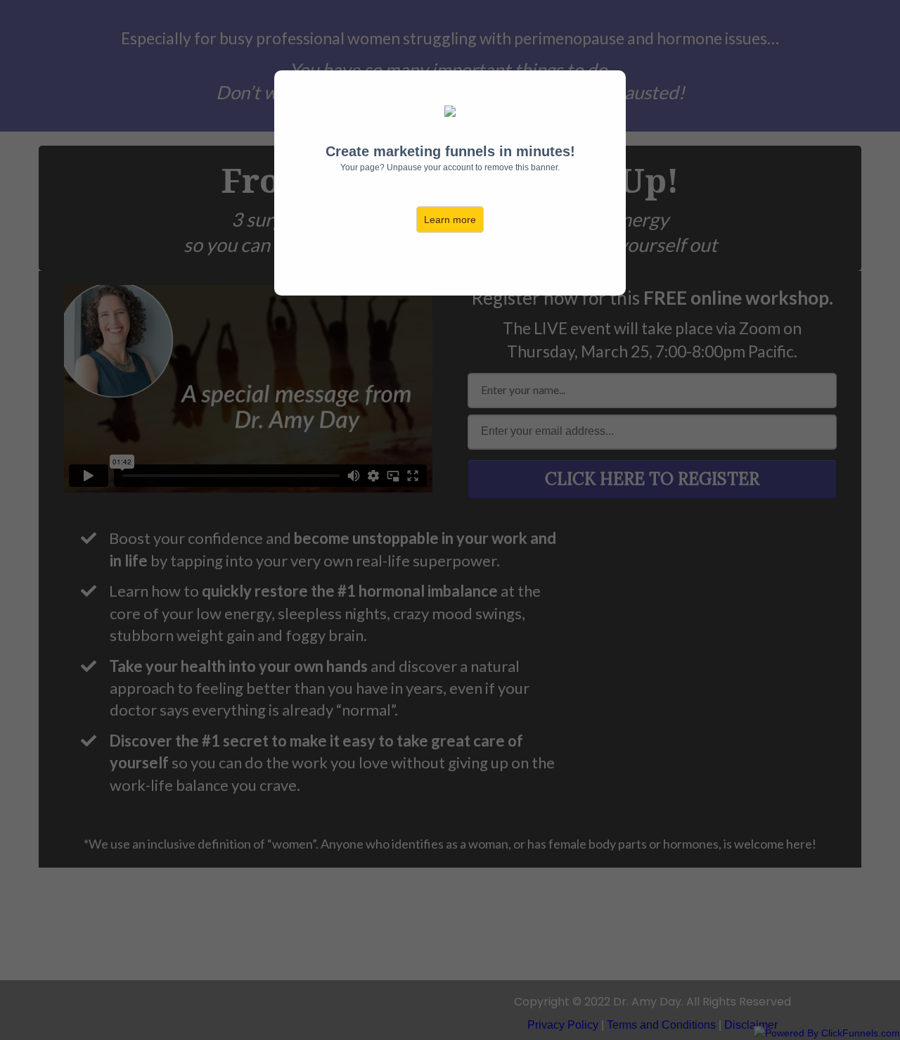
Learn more (450, 219)
